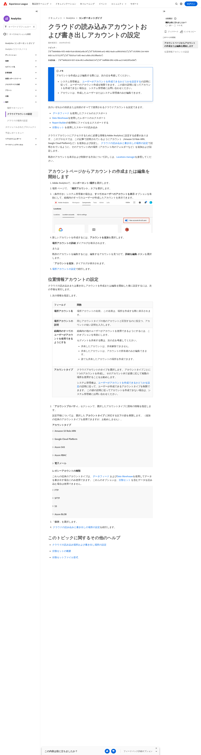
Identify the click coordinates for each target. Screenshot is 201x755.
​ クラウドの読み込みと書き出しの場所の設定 (124, 143)
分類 (7, 96)
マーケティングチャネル (14, 145)
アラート (8, 90)
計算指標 (8, 73)
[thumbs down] (113, 751)
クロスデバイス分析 (12, 84)
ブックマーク (173, 31)
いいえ (180, 25)
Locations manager (125, 156)
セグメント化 (10, 67)
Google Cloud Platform (66, 438)
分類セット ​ (58, 127)
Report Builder (59, 122)
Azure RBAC (61, 455)
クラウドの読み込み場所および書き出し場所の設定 (79, 544)
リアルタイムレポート (13, 139)
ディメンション (11, 55)
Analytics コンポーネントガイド (20, 43)
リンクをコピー (189, 31)
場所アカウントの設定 (64, 268)
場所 (6, 102)
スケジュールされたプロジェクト (20, 127)
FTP (57, 489)
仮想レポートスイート (13, 78)
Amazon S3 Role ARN (65, 430)
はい (170, 25)
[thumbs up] (107, 751)
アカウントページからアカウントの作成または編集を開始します (179, 44)
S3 (56, 506)
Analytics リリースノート (16, 49)
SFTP (57, 498)
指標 (7, 61)
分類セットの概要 (61, 550)
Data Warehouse (60, 117)
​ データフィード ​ (61, 113)
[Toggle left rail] (37, 11)
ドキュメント (55, 17)
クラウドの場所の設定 (17, 120)
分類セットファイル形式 (65, 557)
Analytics (70, 17)
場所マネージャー (15, 108)
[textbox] (20, 26)
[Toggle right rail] (164, 11)
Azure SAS (60, 447)
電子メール (60, 463)
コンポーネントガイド (90, 17)
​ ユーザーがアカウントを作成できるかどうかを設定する (111, 81)
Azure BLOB (61, 514)
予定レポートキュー (14, 133)
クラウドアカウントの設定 (19, 114)
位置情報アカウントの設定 (176, 51)
